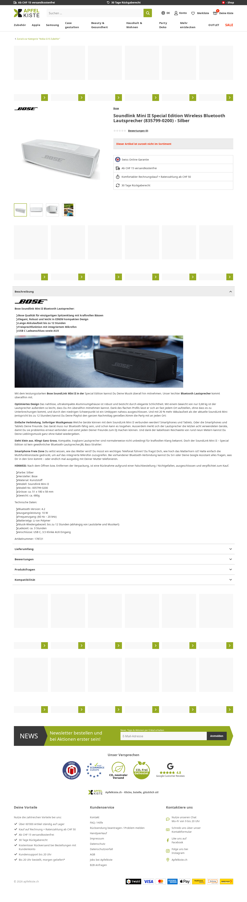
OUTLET (213, 25)
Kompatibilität (25, 579)
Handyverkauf (98, 833)
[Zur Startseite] (26, 13)
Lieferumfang (24, 549)
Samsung (52, 25)
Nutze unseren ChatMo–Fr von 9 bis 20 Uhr (186, 819)
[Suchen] (148, 13)
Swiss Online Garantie (135, 159)
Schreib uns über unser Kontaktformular (186, 829)
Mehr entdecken (187, 25)
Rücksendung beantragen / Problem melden (117, 828)
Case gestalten (72, 25)
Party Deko (163, 25)
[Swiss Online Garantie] (72, 770)
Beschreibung (24, 291)
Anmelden (216, 736)
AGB (92, 854)
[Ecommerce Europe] (95, 770)
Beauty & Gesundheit (99, 25)
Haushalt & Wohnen (134, 25)
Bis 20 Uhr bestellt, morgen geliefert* (42, 859)
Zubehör (20, 25)
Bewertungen (24, 559)
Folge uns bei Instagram (180, 851)
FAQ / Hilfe (96, 822)
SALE (229, 25)
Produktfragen (25, 569)
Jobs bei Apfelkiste (101, 859)
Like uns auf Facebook (179, 840)
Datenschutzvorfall (101, 849)
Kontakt (94, 817)
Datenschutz (97, 843)
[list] (123, 73)
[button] (17, 153)
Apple (36, 25)
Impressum (97, 838)
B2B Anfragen (98, 865)
